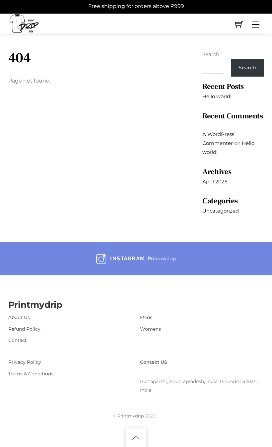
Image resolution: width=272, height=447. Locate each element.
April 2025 (214, 181)
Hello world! (217, 96)
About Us (19, 317)
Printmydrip (130, 415)
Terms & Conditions (30, 374)
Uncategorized (220, 211)
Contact (17, 340)
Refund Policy (24, 329)
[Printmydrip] (24, 22)
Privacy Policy (24, 362)
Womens (150, 329)
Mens (146, 317)
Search (210, 54)
